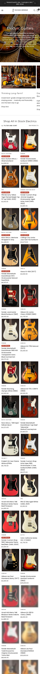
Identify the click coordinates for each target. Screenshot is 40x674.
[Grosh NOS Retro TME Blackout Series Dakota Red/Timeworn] (10, 596)
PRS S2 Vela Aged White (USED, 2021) (29, 503)
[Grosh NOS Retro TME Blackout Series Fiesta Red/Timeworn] (10, 485)
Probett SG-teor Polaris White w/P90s (10, 462)
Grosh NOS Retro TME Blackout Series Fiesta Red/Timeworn (9, 504)
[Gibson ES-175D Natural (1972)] (29, 330)
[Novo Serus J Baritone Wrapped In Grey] (10, 219)
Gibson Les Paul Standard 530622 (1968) (27, 651)
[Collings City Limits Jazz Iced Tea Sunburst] (29, 219)
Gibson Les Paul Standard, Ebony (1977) (10, 577)
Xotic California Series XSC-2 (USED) (28, 539)
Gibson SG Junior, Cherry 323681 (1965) (28, 313)
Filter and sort (10, 126)
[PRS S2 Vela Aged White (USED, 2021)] (29, 485)
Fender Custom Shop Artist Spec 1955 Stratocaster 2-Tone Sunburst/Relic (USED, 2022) (28, 465)
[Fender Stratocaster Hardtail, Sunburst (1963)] (29, 560)
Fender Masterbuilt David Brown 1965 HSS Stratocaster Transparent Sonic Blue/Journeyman (9, 352)
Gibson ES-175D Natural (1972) (29, 347)
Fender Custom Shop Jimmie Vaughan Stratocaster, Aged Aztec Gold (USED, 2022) (28, 199)
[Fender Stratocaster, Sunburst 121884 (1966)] (29, 140)
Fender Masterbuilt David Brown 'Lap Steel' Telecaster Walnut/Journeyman (29, 426)
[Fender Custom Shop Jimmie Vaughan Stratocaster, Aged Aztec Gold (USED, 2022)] (29, 176)
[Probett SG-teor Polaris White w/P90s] (10, 445)
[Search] (34, 10)
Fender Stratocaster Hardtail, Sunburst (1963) (28, 578)
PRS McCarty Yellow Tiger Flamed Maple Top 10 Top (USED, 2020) (10, 197)
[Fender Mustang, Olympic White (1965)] (10, 372)
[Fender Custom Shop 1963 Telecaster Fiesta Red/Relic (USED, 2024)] (10, 522)
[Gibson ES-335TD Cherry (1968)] (29, 596)
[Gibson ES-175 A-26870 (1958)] (29, 372)
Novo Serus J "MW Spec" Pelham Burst (10, 424)
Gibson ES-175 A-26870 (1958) (29, 390)
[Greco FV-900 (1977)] (29, 255)
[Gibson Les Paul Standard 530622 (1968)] (29, 632)
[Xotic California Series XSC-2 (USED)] (29, 522)
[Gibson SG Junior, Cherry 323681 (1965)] (29, 296)
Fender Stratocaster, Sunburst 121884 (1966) (29, 160)
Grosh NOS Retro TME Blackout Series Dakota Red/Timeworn (10, 614)
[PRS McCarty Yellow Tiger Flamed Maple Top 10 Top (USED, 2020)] (10, 176)
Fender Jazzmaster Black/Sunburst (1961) (9, 313)
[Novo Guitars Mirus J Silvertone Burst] (10, 140)
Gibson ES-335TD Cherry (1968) (26, 613)
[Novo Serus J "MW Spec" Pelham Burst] (10, 406)
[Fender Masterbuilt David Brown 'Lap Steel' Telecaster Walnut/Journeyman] (29, 406)
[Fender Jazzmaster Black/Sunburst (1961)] (10, 296)
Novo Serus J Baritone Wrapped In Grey (9, 239)
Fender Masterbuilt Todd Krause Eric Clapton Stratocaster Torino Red (9, 652)
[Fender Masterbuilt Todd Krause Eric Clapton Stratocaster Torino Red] (10, 632)
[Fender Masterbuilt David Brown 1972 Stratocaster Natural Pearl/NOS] (10, 255)
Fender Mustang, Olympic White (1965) (9, 390)
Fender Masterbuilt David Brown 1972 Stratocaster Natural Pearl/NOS (9, 277)
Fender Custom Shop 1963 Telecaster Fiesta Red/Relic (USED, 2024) (10, 542)
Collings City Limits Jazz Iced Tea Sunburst (29, 239)
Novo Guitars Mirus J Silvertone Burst (9, 160)
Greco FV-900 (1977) (28, 272)
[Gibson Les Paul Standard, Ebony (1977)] (10, 560)
